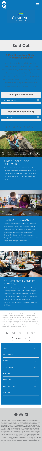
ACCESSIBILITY (15, 446)
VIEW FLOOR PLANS (9, 100)
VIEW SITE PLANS (8, 117)
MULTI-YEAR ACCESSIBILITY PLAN (29, 446)
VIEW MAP (21, 339)
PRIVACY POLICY (5, 446)
